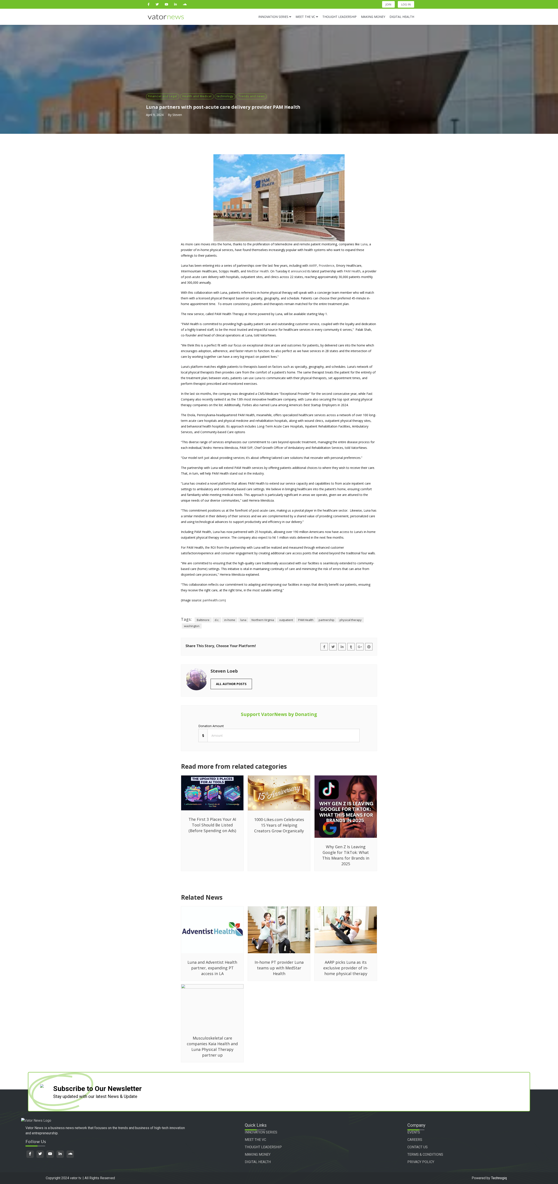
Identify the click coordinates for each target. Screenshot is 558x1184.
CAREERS (414, 1140)
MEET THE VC (255, 1140)
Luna (364, 244)
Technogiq (499, 1178)
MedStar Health (258, 271)
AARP (313, 265)
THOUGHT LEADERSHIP (263, 1147)
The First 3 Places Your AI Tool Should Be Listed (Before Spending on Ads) (212, 825)
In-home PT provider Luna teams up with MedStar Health (279, 968)
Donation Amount (211, 726)
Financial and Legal (162, 96)
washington (191, 626)
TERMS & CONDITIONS (425, 1154)
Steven (177, 115)
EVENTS (413, 1132)
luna (243, 620)
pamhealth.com (214, 600)
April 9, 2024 (154, 115)
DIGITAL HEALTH (258, 1162)
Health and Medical (197, 96)
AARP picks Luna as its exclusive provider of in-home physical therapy (345, 968)
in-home (229, 620)
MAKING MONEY (257, 1154)
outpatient (286, 620)
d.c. (217, 620)
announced (298, 271)
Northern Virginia (263, 620)
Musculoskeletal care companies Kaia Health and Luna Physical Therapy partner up (212, 1046)
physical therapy (351, 620)
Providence (326, 265)
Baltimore (203, 620)
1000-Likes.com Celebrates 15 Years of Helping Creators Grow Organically (279, 825)
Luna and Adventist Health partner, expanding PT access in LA (212, 968)
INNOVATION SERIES (261, 1132)
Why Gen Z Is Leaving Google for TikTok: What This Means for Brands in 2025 (345, 855)
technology (225, 96)
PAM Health (305, 620)
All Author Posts (231, 684)
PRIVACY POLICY (420, 1162)
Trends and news (251, 96)
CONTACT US (417, 1147)
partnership (326, 620)
